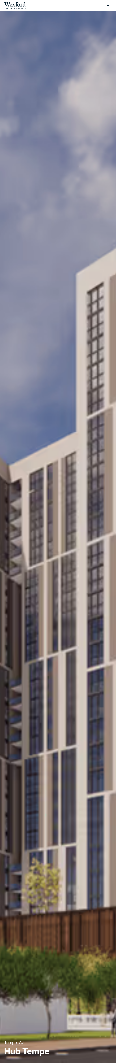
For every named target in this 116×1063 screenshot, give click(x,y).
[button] (108, 5)
